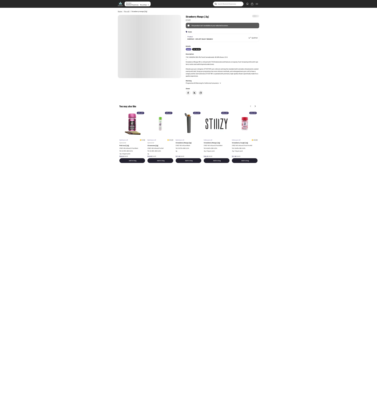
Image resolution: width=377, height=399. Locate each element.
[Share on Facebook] (188, 92)
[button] (188, 20)
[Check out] (252, 4)
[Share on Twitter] (194, 92)
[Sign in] (247, 4)
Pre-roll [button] (126, 11)
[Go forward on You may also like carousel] (255, 106)
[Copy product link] (200, 92)
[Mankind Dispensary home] (120, 4)
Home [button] (120, 11)
